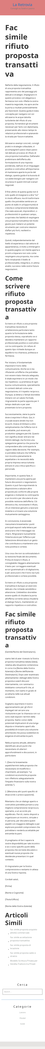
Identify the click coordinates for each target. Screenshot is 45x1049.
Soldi (22, 1024)
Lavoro (22, 1012)
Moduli (23, 1018)
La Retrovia (22, 4)
